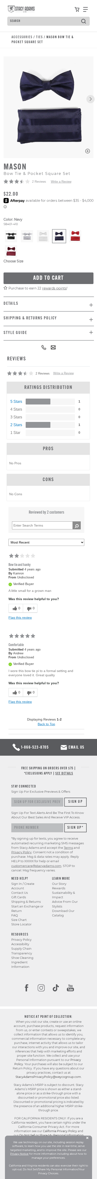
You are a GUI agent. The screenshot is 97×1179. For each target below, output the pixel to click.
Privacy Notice (19, 1153)
